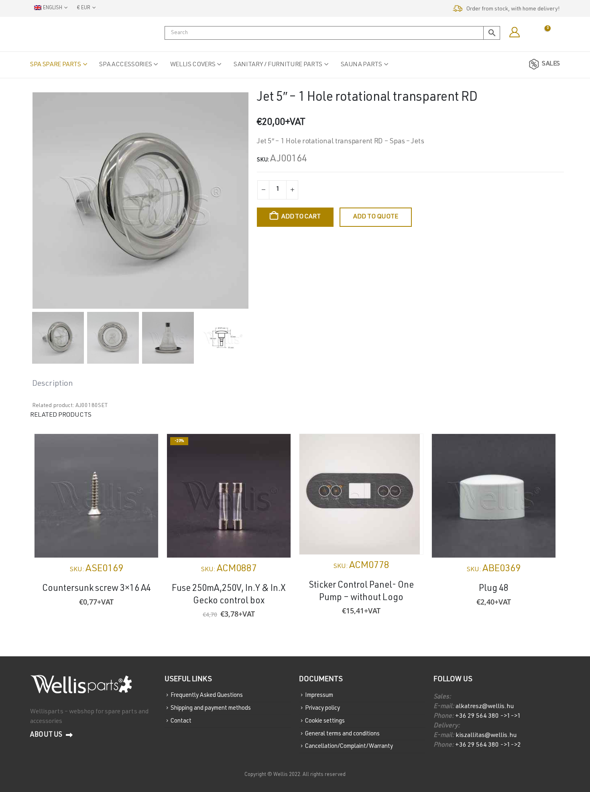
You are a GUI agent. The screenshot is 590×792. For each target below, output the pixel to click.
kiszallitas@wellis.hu (485, 736)
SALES (551, 64)
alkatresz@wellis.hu (485, 707)
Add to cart (300, 217)
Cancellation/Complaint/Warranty (349, 746)
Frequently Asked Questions (207, 695)
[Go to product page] (96, 496)
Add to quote (375, 217)
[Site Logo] (70, 34)
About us (47, 735)
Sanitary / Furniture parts (278, 65)
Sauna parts (361, 65)
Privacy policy (322, 708)
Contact (181, 721)
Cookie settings (325, 721)
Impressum (319, 695)
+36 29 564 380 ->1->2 (488, 745)
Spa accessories (125, 65)
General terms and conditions (342, 734)
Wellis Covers (192, 65)
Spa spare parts (55, 65)
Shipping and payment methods (211, 708)
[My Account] (514, 32)
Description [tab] (52, 384)
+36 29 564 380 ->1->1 (488, 716)
